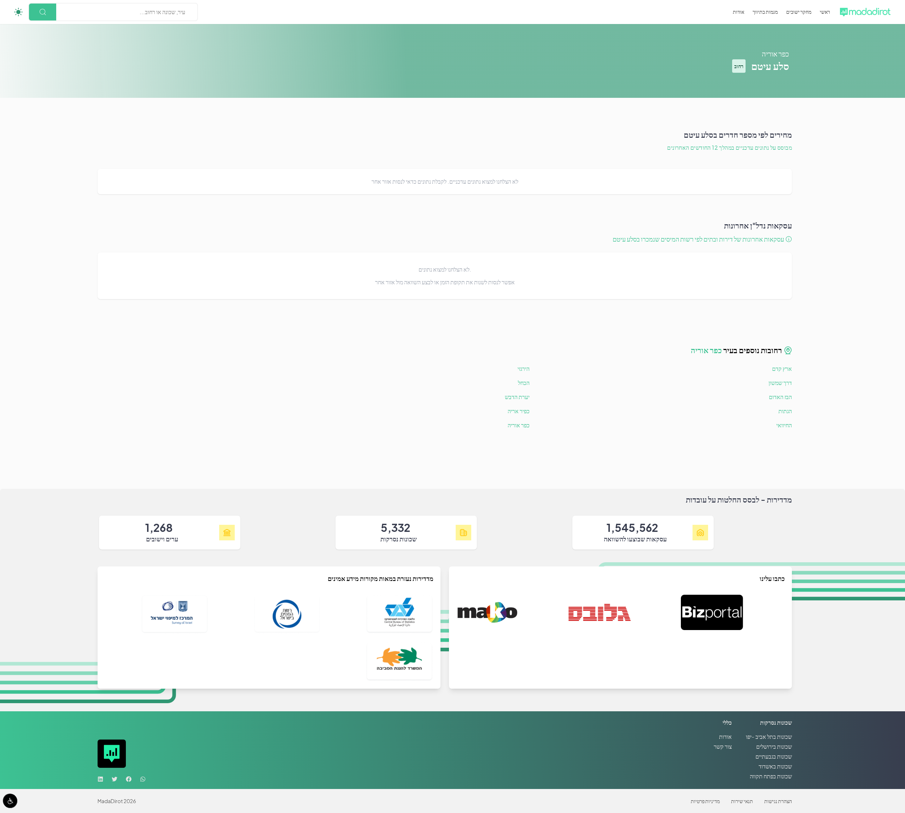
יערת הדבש (517, 396)
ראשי (825, 11)
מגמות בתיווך (765, 11)
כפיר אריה (519, 411)
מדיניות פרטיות (705, 801)
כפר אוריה (775, 53)
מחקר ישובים (798, 11)
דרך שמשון (780, 382)
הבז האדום (780, 396)
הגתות (785, 411)
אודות (738, 11)
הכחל (524, 382)
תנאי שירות (742, 801)
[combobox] (184, 12)
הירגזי (524, 368)
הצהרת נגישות (778, 801)
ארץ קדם (782, 368)
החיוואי (784, 425)
